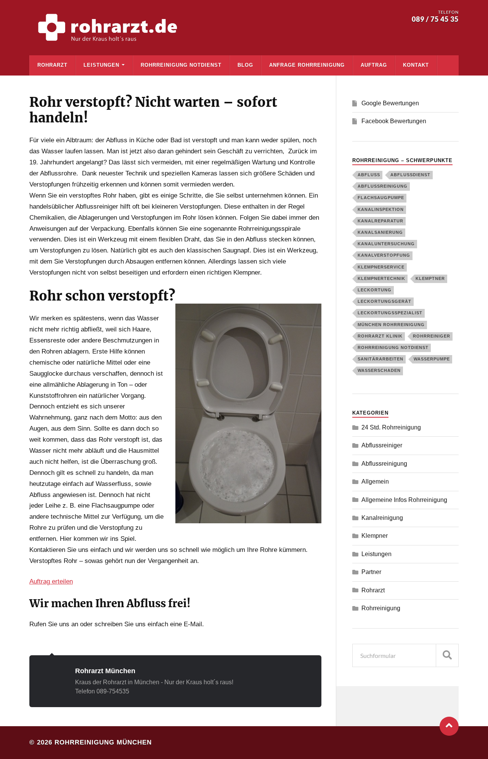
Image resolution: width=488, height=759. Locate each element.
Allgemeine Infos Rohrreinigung (404, 500)
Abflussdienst (410, 174)
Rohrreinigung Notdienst (181, 65)
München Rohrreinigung (391, 324)
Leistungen (101, 65)
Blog (245, 65)
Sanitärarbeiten (380, 359)
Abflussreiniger (381, 445)
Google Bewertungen (390, 103)
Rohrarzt (52, 65)
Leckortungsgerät (384, 301)
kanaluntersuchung (386, 243)
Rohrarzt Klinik (380, 336)
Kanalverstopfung (384, 255)
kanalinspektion (381, 209)
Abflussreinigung (383, 186)
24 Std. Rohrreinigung (391, 427)
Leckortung (375, 290)
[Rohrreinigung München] (109, 28)
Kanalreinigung (382, 518)
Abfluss (369, 174)
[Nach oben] (449, 726)
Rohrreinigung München (103, 742)
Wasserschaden (379, 370)
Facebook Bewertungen (393, 121)
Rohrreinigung (380, 608)
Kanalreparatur (380, 221)
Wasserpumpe (432, 359)
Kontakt (416, 65)
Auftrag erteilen (51, 581)
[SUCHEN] (447, 655)
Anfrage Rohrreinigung (307, 65)
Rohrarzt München (105, 671)
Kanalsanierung (380, 232)
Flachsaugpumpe (381, 197)
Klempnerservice (381, 267)
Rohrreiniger (431, 336)
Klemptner (430, 278)
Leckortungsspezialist (390, 312)
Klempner (374, 535)
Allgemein (375, 481)
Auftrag (374, 65)
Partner (371, 572)
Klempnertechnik (381, 278)
